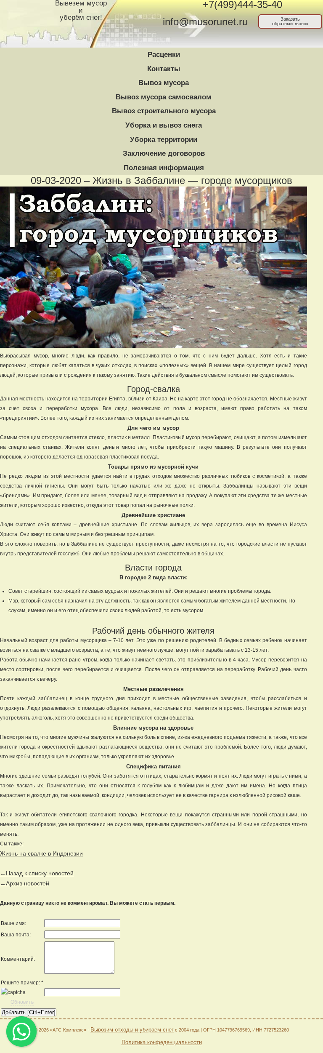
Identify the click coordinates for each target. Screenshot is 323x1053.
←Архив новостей (24, 883)
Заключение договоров (164, 153)
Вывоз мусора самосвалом (164, 97)
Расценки (164, 55)
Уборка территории (163, 140)
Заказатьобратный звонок (290, 21)
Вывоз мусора (163, 83)
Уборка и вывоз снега (163, 125)
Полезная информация (164, 168)
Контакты (163, 69)
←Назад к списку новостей (37, 873)
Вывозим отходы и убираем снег (132, 1029)
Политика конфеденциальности (162, 1042)
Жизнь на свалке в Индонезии (41, 853)
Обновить (22, 1002)
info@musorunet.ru (205, 21)
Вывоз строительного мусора (164, 111)
